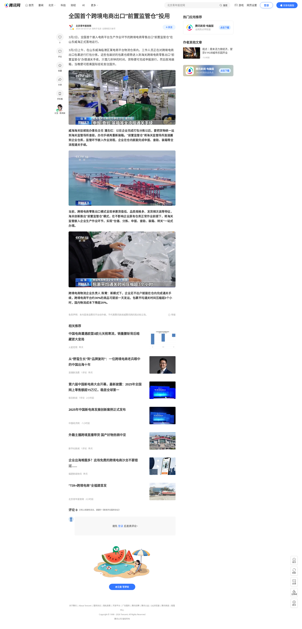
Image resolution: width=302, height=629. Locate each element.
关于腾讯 (73, 605)
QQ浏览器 (155, 605)
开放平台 (116, 605)
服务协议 (97, 605)
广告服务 (126, 605)
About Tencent (85, 605)
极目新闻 (73, 398)
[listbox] (122, 412)
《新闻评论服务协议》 (111, 510)
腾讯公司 (118, 619)
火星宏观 (73, 347)
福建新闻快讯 (75, 474)
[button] (225, 27)
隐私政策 (107, 605)
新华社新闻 (74, 448)
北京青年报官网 (76, 499)
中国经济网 (74, 423)
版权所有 (126, 619)
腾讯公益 (145, 605)
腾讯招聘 (135, 605)
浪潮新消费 (74, 372)
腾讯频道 (165, 605)
